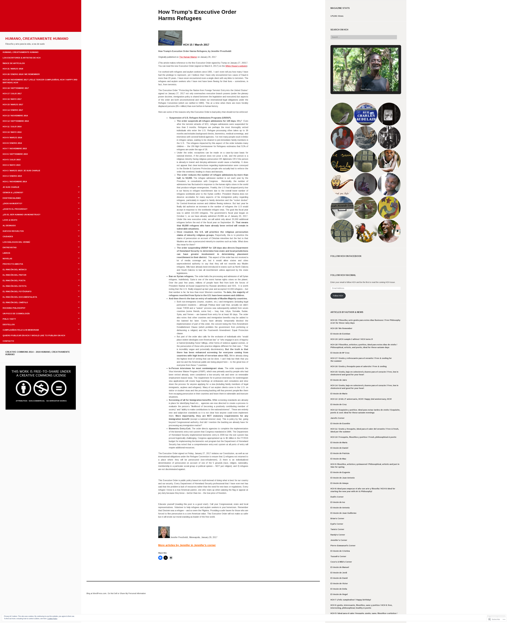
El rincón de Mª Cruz (340, 353)
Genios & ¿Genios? (13, 192)
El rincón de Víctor (339, 583)
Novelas (7, 259)
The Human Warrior (188, 57)
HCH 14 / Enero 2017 (13, 110)
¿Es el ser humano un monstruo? (21, 215)
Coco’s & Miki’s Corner (341, 562)
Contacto (8, 341)
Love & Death (10, 220)
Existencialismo (12, 198)
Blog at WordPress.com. (97, 593)
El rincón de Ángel (339, 594)
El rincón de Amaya (339, 483)
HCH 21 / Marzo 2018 (13, 69)
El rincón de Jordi (338, 573)
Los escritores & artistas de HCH (21, 58)
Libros (6, 253)
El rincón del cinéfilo (15, 302)
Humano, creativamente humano (36, 38)
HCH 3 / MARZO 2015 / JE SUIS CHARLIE (21, 171)
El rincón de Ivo (337, 502)
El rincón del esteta (14, 286)
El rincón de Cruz (338, 404)
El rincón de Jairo (338, 380)
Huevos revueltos (13, 231)
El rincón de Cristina (340, 551)
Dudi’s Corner (337, 497)
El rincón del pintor (14, 275)
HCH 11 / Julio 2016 (12, 127)
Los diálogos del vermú (16, 242)
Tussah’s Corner (338, 556)
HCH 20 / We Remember (341, 328)
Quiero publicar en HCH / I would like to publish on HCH (34, 335)
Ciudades (8, 236)
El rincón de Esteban (340, 334)
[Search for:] (363, 37)
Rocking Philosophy (14, 308)
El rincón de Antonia (340, 508)
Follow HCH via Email (343, 275)
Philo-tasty (9, 319)
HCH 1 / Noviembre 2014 (15, 181)
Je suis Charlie (11, 187)
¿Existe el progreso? (15, 209)
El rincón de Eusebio (340, 423)
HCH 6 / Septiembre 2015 (15, 154)
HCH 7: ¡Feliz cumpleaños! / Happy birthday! (350, 600)
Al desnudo (9, 225)
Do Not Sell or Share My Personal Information (127, 593)
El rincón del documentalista (20, 297)
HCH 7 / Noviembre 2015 (15, 148)
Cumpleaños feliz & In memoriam (21, 330)
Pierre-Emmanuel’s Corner (342, 546)
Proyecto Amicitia (13, 264)
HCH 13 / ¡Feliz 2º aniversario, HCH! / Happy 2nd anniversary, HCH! (361, 399)
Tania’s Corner (337, 529)
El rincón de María (338, 442)
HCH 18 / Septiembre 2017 (16, 88)
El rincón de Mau (338, 459)
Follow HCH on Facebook (345, 256)
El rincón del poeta (14, 280)
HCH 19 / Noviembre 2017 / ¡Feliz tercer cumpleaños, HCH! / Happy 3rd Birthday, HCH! (40, 81)
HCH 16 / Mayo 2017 (12, 99)
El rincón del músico (15, 269)
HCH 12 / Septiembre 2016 (16, 121)
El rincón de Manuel (339, 567)
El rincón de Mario (338, 394)
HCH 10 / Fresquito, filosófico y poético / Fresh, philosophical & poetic (363, 437)
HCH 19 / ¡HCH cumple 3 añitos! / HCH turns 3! (351, 339)
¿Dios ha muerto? (12, 203)
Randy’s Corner (337, 535)
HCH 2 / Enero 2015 (12, 176)
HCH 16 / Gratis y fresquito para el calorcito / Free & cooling (358, 366)
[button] (40, 387)
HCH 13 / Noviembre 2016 (15, 116)
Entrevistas (10, 247)
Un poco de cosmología (16, 313)
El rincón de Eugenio (340, 472)
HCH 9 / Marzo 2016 (12, 137)
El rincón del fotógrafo (17, 291)
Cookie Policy (52, 619)
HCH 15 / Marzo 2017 (13, 104)
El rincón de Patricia (339, 453)
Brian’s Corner (337, 518)
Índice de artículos (14, 63)
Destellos (9, 324)
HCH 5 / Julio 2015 (12, 160)
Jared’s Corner (337, 418)
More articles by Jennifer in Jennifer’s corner (187, 545)
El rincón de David (339, 578)
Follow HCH (338, 296)
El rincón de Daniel (339, 448)
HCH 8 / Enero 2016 (12, 143)
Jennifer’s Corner (338, 540)
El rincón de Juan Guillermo (343, 513)
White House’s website (236, 66)
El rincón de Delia (338, 589)
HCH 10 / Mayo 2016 (12, 132)
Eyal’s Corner (336, 524)
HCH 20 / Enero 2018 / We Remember (21, 74)
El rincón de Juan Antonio (342, 478)
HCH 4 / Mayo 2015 (11, 165)
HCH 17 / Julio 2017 (12, 93)
